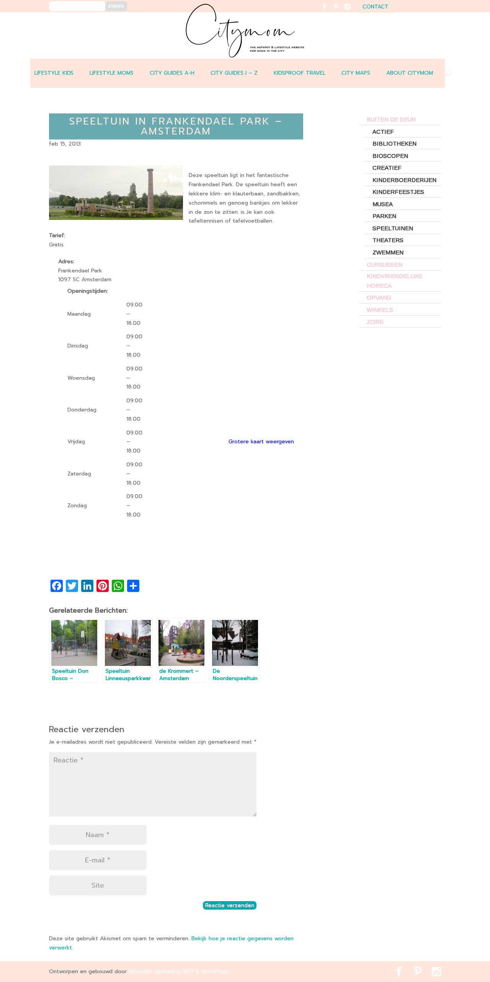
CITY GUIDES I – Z (234, 73)
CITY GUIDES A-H (172, 73)
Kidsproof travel (299, 73)
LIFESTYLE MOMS (112, 73)
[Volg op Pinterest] (340, 11)
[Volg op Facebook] (329, 11)
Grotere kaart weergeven (261, 442)
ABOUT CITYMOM (409, 73)
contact (376, 7)
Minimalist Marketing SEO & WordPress (179, 971)
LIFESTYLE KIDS (54, 73)
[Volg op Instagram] (352, 11)
